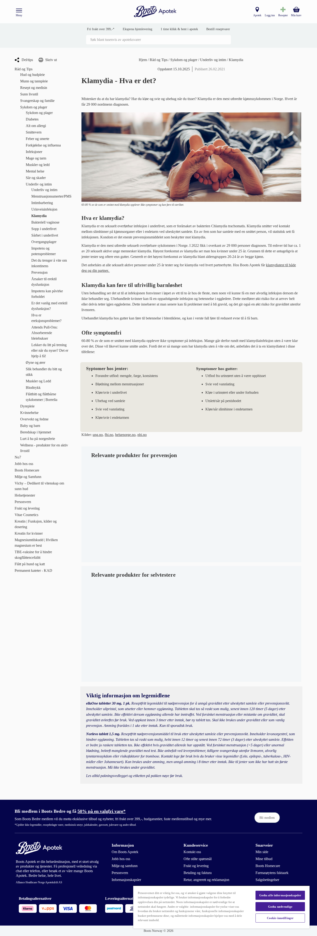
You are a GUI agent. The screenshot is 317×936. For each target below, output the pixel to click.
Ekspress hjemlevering (137, 29)
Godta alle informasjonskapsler (280, 895)
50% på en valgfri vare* (102, 811)
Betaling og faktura (198, 873)
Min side (262, 852)
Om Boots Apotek (125, 852)
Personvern (120, 873)
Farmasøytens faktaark (272, 873)
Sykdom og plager (184, 60)
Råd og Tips (159, 60)
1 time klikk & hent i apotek (179, 29)
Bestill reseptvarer (218, 29)
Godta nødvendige (280, 906)
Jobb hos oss (121, 859)
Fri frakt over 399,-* (100, 29)
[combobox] (158, 39)
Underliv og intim (213, 60)
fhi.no (109, 435)
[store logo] (155, 12)
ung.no (98, 435)
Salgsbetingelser (267, 880)
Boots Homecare (268, 866)
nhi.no (142, 435)
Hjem (143, 60)
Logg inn (270, 15)
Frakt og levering (196, 866)
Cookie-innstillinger (280, 918)
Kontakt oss (192, 852)
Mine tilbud (264, 859)
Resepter (283, 15)
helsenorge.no (125, 435)
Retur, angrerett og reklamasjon (206, 880)
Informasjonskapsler (126, 880)
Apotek (257, 15)
